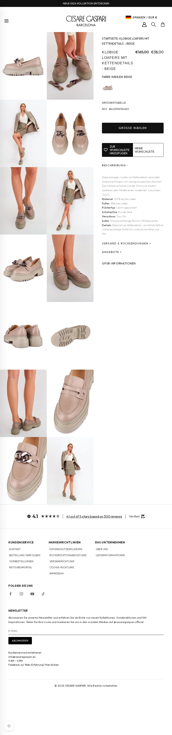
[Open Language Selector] (128, 17)
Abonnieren (20, 640)
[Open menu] (6, 20)
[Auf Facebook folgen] (10, 594)
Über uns (102, 549)
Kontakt (15, 549)
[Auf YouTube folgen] (32, 594)
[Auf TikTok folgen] (43, 594)
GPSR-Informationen (119, 263)
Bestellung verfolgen (24, 555)
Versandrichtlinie (62, 561)
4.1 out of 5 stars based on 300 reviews (94, 516)
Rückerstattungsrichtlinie (68, 555)
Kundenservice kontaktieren (24, 652)
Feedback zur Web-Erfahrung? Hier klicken (33, 664)
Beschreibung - (115, 165)
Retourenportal (20, 567)
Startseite (110, 38)
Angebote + (112, 252)
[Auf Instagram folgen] (21, 594)
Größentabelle (114, 102)
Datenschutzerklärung (66, 549)
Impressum (57, 573)
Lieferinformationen (110, 555)
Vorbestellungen (21, 561)
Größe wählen (133, 128)
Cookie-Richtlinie (62, 567)
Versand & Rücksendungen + (126, 243)
